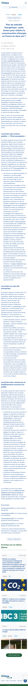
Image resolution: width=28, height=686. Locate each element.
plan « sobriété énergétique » (12, 61)
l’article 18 (6, 450)
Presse (7, 680)
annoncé (12, 59)
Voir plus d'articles (14, 655)
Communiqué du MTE (7, 508)
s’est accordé (10, 93)
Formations (19, 680)
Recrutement (13, 680)
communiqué (17, 306)
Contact (3, 680)
